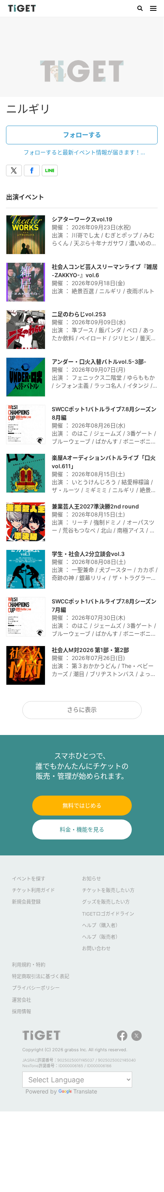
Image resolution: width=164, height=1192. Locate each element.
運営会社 (21, 1000)
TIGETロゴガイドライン (108, 914)
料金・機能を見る (82, 829)
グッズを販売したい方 (106, 902)
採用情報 (21, 1012)
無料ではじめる (82, 805)
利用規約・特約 (28, 965)
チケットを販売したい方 (108, 890)
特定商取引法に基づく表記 (40, 976)
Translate (85, 1091)
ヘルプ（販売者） (101, 937)
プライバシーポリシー (36, 988)
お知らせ (91, 879)
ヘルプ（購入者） (101, 925)
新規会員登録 (26, 902)
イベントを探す (28, 879)
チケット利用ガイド (33, 890)
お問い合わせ (96, 949)
